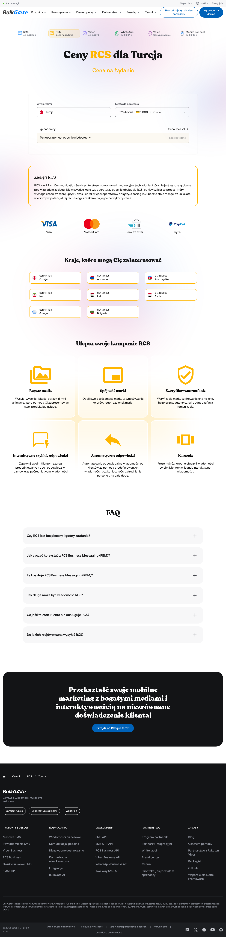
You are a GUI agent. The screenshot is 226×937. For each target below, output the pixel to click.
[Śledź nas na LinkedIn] (187, 930)
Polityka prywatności (92, 926)
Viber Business (13, 850)
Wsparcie (185, 3)
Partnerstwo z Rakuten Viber (203, 852)
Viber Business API (108, 857)
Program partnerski (155, 837)
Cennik (149, 12)
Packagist (194, 861)
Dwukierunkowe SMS (17, 864)
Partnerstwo (110, 12)
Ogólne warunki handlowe (61, 926)
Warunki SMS (160, 926)
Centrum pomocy (200, 844)
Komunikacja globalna (64, 844)
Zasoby (131, 12)
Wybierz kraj (44, 103)
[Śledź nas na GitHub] (221, 930)
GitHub (193, 868)
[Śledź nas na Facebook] (204, 930)
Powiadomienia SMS (16, 844)
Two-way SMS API (107, 871)
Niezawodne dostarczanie (66, 850)
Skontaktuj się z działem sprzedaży (179, 12)
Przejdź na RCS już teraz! (113, 728)
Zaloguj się (217, 3)
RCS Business (12, 857)
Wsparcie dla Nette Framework (201, 877)
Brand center (150, 857)
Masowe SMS (12, 837)
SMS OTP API (104, 844)
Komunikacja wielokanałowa (59, 859)
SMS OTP (9, 871)
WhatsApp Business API (111, 864)
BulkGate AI (57, 875)
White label (149, 850)
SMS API (101, 837)
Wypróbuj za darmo (211, 12)
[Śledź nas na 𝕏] (196, 930)
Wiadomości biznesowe (65, 837)
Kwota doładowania (127, 103)
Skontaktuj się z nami (44, 810)
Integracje (56, 868)
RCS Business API (107, 850)
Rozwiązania (59, 12)
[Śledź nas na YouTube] (212, 930)
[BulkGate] (15, 12)
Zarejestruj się (14, 810)
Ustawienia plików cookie (109, 932)
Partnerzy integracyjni (157, 844)
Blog (191, 837)
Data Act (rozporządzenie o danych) (128, 926)
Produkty (37, 12)
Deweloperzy (85, 12)
